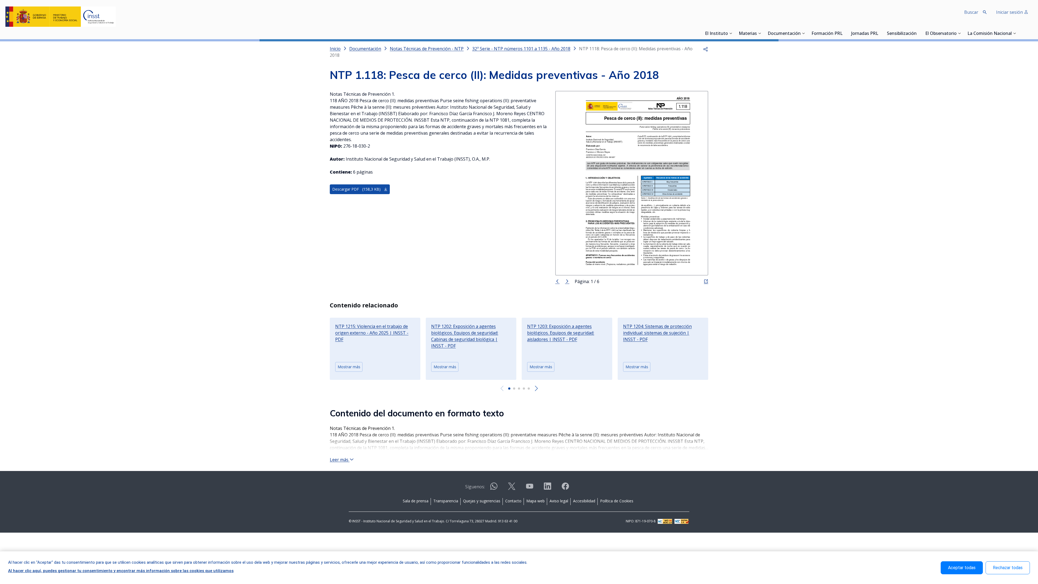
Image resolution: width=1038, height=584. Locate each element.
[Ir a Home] (60, 16)
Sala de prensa (415, 500)
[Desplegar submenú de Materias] (759, 33)
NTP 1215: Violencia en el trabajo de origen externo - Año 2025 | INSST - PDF (371, 332)
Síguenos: (475, 487)
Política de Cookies (616, 500)
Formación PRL (827, 33)
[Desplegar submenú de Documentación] (803, 33)
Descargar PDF (356, 189)
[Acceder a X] (511, 488)
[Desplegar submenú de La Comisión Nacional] (1014, 33)
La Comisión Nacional (989, 33)
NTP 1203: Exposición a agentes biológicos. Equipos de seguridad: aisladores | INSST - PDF (560, 332)
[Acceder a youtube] (529, 488)
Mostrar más (349, 366)
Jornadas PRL (864, 33)
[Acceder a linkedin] (547, 488)
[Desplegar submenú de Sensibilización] (918, 33)
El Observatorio (941, 33)
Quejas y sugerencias (481, 500)
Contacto (513, 500)
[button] (705, 48)
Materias (748, 33)
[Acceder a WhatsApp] (494, 488)
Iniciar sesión (1010, 12)
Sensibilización (902, 33)
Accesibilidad (584, 500)
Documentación (784, 33)
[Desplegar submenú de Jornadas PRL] (879, 33)
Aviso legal (559, 500)
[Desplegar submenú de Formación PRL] (844, 33)
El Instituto (716, 33)
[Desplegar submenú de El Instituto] (730, 33)
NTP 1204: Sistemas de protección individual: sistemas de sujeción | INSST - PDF (657, 332)
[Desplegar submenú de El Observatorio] (959, 33)
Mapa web (535, 500)
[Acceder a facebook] (565, 488)
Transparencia (445, 500)
